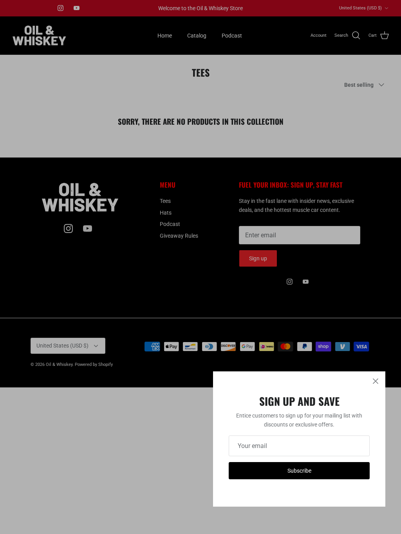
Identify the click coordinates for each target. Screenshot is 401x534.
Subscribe (299, 471)
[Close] (375, 381)
